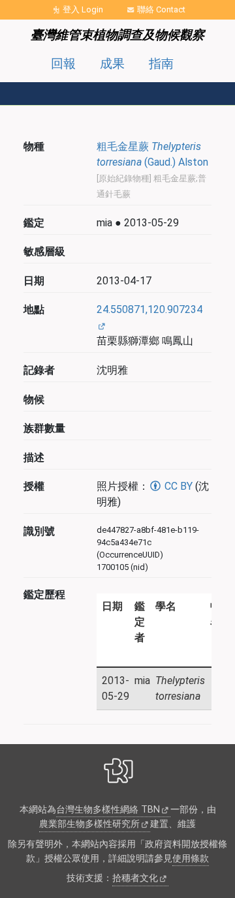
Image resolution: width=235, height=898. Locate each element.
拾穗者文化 (135, 878)
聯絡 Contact (161, 9)
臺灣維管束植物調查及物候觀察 (117, 34)
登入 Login (83, 9)
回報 (63, 63)
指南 (161, 63)
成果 (112, 63)
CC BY (177, 486)
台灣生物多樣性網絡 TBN (108, 809)
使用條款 (190, 858)
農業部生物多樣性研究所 (89, 824)
